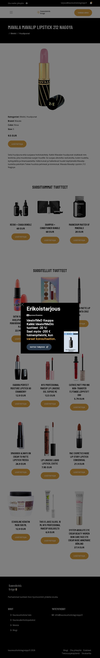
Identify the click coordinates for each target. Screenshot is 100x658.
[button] (39, 347)
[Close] (22, 304)
